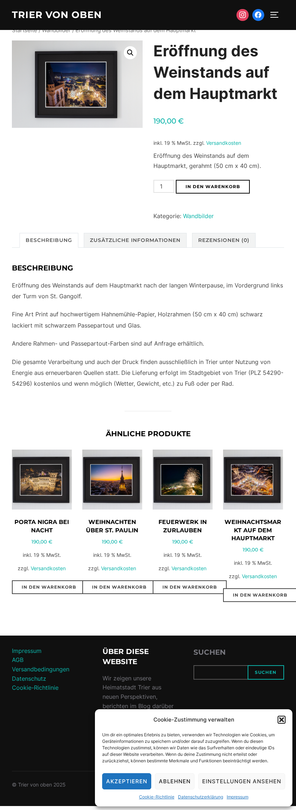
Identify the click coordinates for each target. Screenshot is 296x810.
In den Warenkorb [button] (49, 587)
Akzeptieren (126, 781)
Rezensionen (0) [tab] (223, 240)
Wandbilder (56, 30)
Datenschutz (29, 678)
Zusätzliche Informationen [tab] (135, 240)
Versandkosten (223, 143)
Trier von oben (57, 15)
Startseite (24, 30)
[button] (281, 719)
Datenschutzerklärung (200, 797)
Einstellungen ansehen (241, 781)
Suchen (209, 652)
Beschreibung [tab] (49, 240)
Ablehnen (175, 781)
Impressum (237, 797)
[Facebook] (258, 15)
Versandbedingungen (40, 669)
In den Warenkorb (213, 186)
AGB (17, 659)
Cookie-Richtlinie (156, 797)
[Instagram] (243, 15)
